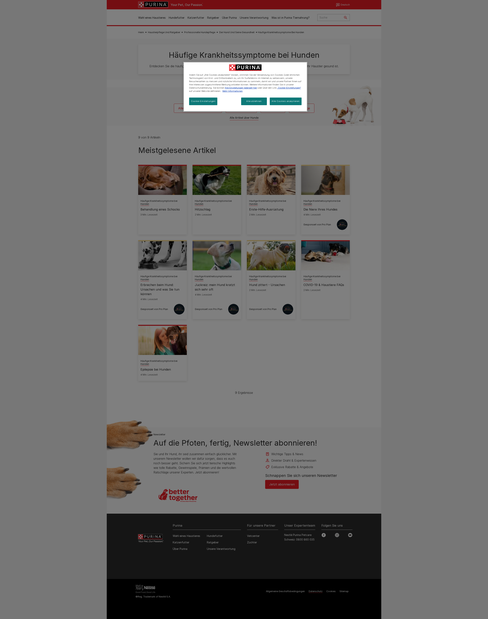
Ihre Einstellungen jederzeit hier (241, 87)
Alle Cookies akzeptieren (286, 101)
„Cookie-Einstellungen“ (289, 87)
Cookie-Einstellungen (203, 101)
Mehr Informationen (232, 91)
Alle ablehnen (254, 101)
